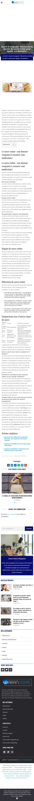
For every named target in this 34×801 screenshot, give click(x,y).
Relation (4, 655)
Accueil (5, 56)
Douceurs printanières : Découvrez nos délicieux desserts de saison (16, 449)
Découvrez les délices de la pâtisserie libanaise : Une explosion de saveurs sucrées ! (16, 438)
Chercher (29, 528)
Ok (17, 798)
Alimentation (6, 635)
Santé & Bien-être (7, 659)
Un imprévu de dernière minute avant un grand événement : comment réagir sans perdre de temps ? (22, 598)
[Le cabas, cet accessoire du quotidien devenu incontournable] (17, 483)
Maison (4, 647)
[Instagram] (10, 669)
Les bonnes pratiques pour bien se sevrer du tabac (23, 586)
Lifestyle (4, 643)
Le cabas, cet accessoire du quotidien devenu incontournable (17, 497)
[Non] (32, 795)
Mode (4, 651)
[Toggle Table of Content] (13, 144)
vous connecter (12, 514)
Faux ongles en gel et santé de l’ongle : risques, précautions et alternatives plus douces (22, 610)
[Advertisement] (17, 23)
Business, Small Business (9, 639)
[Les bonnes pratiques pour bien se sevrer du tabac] (6, 587)
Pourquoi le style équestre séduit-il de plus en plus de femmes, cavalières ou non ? (23, 621)
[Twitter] (6, 669)
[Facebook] (2, 669)
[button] (8, 465)
